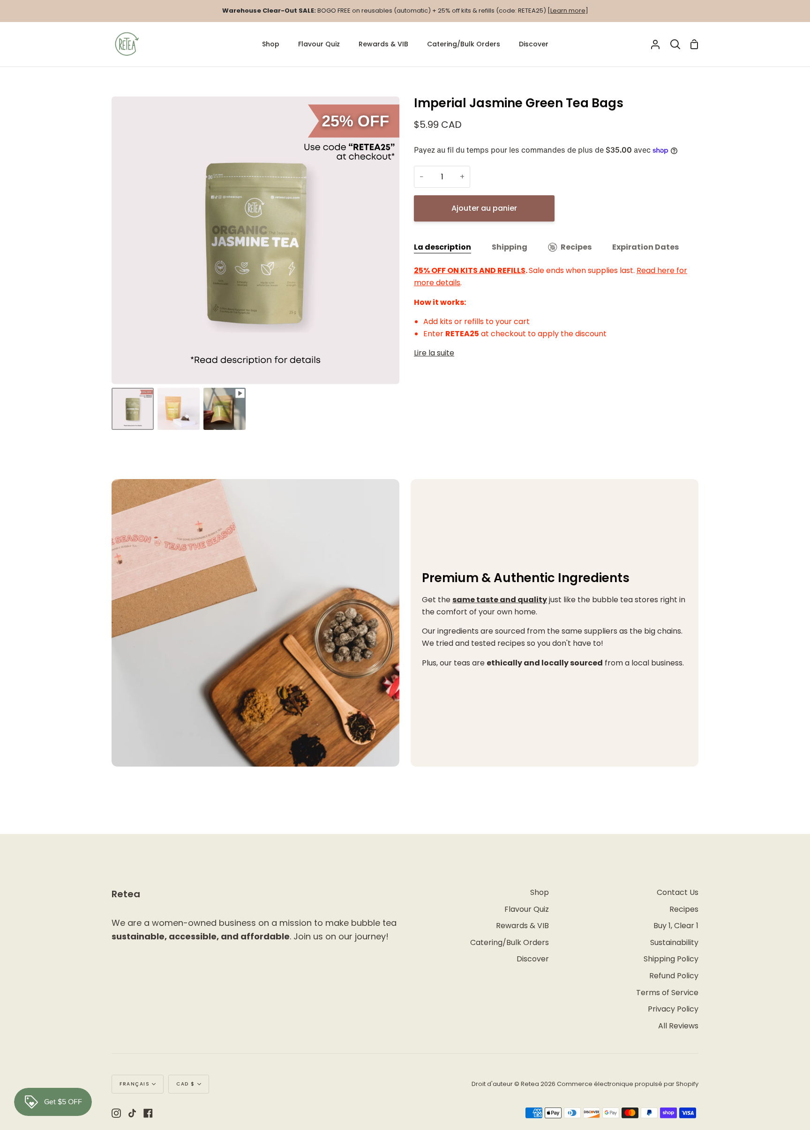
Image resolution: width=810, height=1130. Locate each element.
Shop (539, 892)
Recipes (576, 247)
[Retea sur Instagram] (116, 1113)
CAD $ (185, 1083)
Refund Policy (673, 975)
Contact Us (677, 892)
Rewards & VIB (522, 925)
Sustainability (674, 942)
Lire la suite (434, 352)
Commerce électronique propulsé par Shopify (627, 1083)
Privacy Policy (673, 1009)
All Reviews (678, 1025)
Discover (533, 958)
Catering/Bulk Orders (509, 942)
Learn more (567, 10)
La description (442, 247)
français (135, 1083)
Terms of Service (667, 992)
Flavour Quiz (526, 909)
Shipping (509, 247)
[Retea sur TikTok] (132, 1113)
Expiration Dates (645, 247)
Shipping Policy (671, 958)
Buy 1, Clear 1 (675, 925)
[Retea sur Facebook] (148, 1113)
